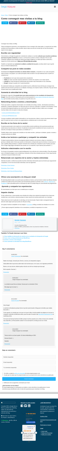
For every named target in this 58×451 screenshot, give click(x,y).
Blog (6, 15)
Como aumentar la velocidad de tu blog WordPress (17, 241)
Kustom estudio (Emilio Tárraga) (31, 426)
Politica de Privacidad (46, 433)
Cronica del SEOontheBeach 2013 (10, 112)
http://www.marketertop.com (45, 314)
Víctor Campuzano (16, 256)
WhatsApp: (5, 420)
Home (2, 15)
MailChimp (51, 181)
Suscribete (29, 204)
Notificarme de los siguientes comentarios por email (17, 382)
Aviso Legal (44, 431)
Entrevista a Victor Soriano (7, 165)
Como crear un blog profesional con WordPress (17, 238)
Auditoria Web (43, 416)
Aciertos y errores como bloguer (12, 239)
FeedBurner (4, 183)
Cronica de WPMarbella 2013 (9, 115)
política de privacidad (19, 373)
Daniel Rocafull (15, 300)
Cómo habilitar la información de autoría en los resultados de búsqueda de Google (26, 236)
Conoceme (17, 228)
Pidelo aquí (29, 2)
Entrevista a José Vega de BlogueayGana (11, 171)
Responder (6, 272)
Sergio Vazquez (20, 220)
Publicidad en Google (45, 425)
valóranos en (30, 422)
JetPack (46, 181)
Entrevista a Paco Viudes (7, 168)
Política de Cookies (46, 434)
